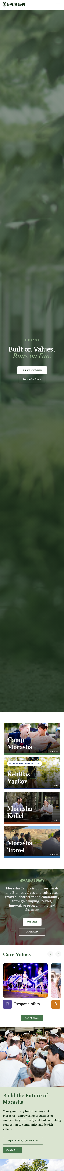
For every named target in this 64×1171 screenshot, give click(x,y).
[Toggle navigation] (58, 4)
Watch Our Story (32, 379)
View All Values (32, 1018)
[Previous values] (50, 954)
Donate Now (12, 1150)
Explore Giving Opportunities (23, 1141)
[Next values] (58, 954)
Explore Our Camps (32, 370)
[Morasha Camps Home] (14, 4)
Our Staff (32, 922)
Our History (32, 932)
